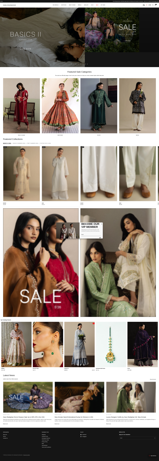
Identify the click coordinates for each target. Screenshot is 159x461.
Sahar (81, 203)
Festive (98, 135)
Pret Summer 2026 (32, 143)
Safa (43, 203)
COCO (92, 5)
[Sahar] (98, 173)
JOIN (100, 237)
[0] (155, 5)
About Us (5, 434)
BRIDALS (79, 5)
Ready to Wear (21, 135)
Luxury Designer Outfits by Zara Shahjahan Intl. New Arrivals (126, 417)
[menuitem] (56, 5)
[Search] (153, 5)
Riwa (120, 203)
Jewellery (86, 5)
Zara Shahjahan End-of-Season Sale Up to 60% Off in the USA (23, 417)
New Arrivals (55, 5)
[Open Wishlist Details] (146, 5)
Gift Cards (103, 5)
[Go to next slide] (151, 347)
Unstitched (63, 5)
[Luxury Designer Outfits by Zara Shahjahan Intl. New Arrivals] (131, 397)
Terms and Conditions (46, 447)
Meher (4, 203)
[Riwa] (137, 173)
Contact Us (5, 438)
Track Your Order (45, 440)
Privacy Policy (45, 441)
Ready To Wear (72, 5)
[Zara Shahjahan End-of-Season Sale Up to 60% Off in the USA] (28, 397)
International (44, 445)
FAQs (43, 443)
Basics (137, 135)
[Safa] (60, 173)
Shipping (44, 434)
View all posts (153, 379)
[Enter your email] (154, 438)
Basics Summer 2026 (19, 143)
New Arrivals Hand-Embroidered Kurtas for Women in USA (74, 417)
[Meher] (21, 173)
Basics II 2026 (7, 143)
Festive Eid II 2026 (45, 143)
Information (6, 432)
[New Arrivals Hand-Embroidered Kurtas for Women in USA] (79, 397)
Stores (4, 436)
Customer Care (45, 432)
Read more (5, 423)
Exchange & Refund (46, 438)
